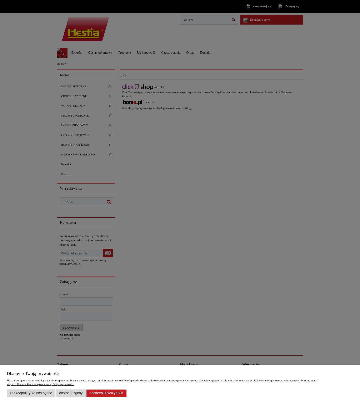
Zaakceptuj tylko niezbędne (31, 393)
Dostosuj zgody (71, 393)
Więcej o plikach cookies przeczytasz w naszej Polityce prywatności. (40, 384)
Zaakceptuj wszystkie (106, 393)
